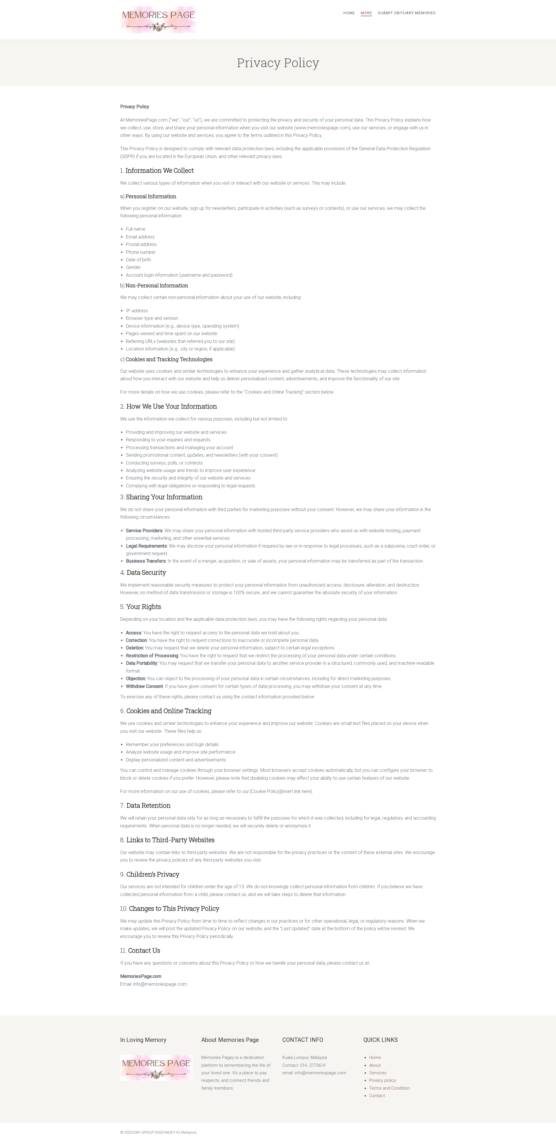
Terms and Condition (389, 1088)
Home (375, 1057)
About (375, 1065)
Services (378, 1072)
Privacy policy (382, 1080)
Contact (377, 1095)
